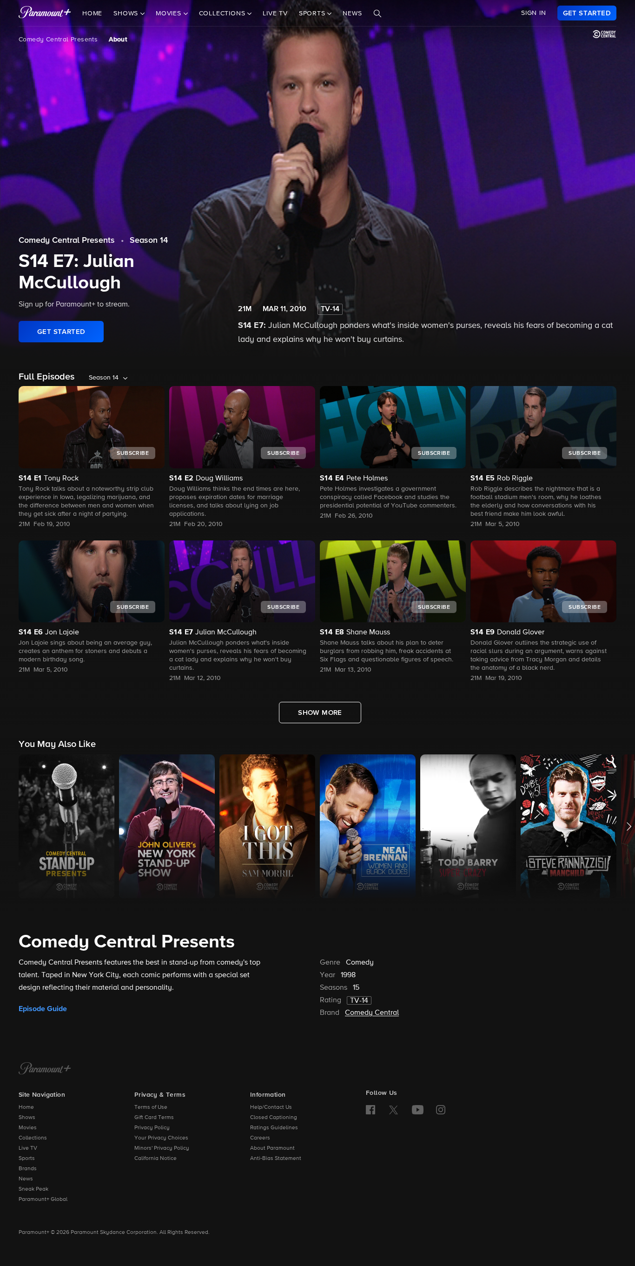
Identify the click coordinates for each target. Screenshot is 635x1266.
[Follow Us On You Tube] (417, 1109)
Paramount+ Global (43, 1199)
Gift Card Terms (154, 1117)
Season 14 (149, 240)
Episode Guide (43, 1009)
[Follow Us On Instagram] (440, 1109)
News (352, 13)
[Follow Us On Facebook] (370, 1109)
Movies (28, 1128)
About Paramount (272, 1148)
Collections (33, 1138)
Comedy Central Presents (58, 39)
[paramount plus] (45, 13)
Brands (28, 1169)
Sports (27, 1158)
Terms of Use (150, 1107)
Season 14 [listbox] (104, 377)
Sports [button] (313, 13)
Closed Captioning (273, 1117)
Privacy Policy (152, 1128)
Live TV (275, 13)
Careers (260, 1138)
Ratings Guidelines (274, 1128)
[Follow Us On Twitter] (393, 1109)
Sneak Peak (33, 1189)
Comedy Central (372, 1013)
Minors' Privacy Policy (161, 1148)
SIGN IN (533, 13)
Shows (27, 1117)
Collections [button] (223, 13)
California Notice (155, 1158)
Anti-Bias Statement (275, 1158)
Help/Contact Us (271, 1107)
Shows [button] (126, 13)
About (118, 39)
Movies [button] (170, 13)
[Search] (377, 13)
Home (92, 13)
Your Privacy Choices (161, 1138)
